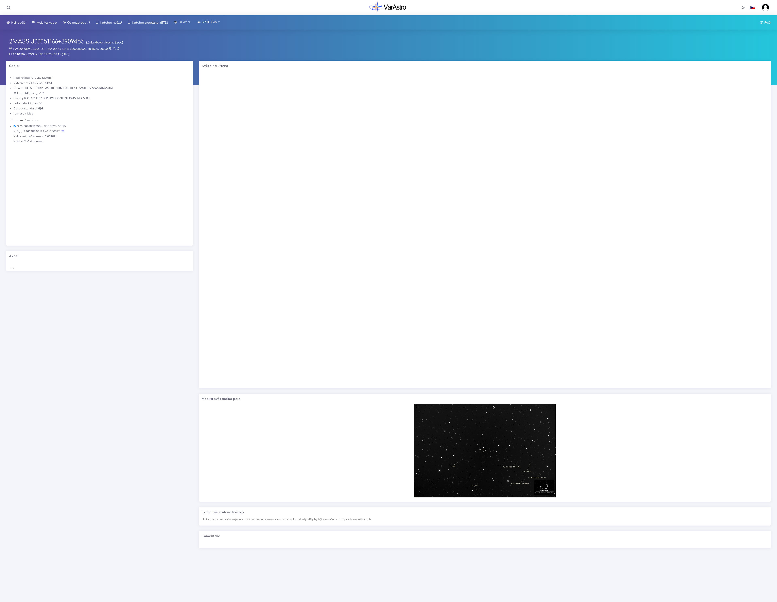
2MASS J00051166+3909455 (47, 41)
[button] (743, 8)
